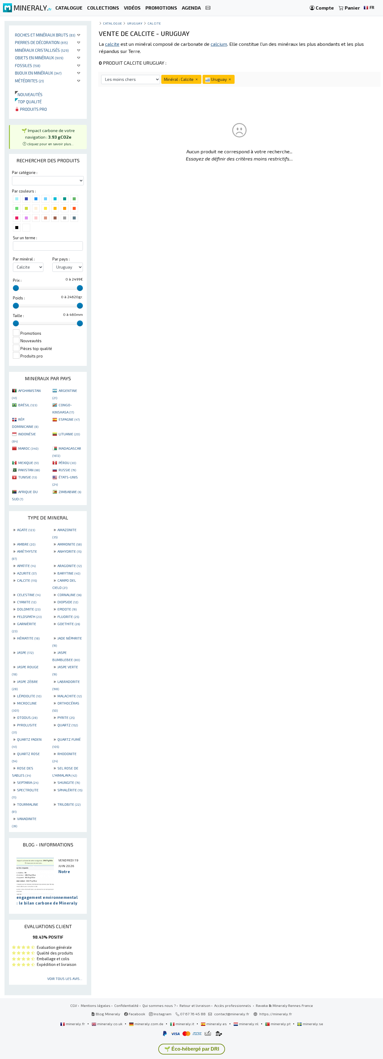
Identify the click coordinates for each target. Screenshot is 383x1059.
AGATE (26, 530)
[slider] (16, 288)
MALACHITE (69, 696)
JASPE (25, 652)
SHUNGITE (68, 782)
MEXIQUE (28, 462)
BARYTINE (68, 573)
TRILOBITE (68, 804)
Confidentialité (126, 1005)
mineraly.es (217, 1024)
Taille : (18, 315)
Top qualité (28, 101)
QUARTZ (67, 725)
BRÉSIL (27, 405)
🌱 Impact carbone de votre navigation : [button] (48, 137)
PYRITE (66, 717)
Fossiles (27, 65)
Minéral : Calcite (179, 79)
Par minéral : (24, 259)
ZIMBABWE (70, 492)
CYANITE (26, 602)
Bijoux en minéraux (38, 72)
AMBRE (26, 544)
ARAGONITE (69, 565)
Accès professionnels (233, 1005)
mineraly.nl (248, 1024)
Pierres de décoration (41, 42)
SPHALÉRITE (69, 790)
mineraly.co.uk (109, 1024)
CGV (73, 1005)
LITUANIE (69, 434)
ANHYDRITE (69, 551)
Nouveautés (28, 94)
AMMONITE (69, 544)
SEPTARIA (27, 782)
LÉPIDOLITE (29, 696)
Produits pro (33, 109)
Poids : (19, 298)
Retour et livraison (195, 1005)
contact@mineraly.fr (231, 1014)
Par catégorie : (24, 172)
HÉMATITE (28, 638)
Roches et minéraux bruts (45, 34)
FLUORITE (68, 616)
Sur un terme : (25, 237)
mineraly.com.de (149, 1024)
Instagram (162, 1014)
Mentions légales (95, 1005)
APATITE (26, 565)
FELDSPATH (29, 616)
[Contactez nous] (208, 7)
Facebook (136, 1014)
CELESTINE (28, 595)
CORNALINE (69, 595)
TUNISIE (27, 477)
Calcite (154, 23)
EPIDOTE (67, 609)
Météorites (29, 80)
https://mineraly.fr (275, 1014)
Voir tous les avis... (64, 978)
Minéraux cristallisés (42, 50)
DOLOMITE (28, 609)
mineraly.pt (280, 1024)
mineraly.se (312, 1024)
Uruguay (135, 23)
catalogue (112, 23)
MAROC (28, 448)
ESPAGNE (69, 419)
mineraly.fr (75, 1024)
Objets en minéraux (39, 57)
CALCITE (27, 580)
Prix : (17, 280)
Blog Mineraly (107, 1014)
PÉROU (67, 462)
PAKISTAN (29, 470)
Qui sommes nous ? (159, 1005)
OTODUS (27, 717)
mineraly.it (185, 1024)
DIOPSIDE (67, 602)
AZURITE (27, 573)
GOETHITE (68, 624)
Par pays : (61, 259)
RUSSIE (67, 470)
